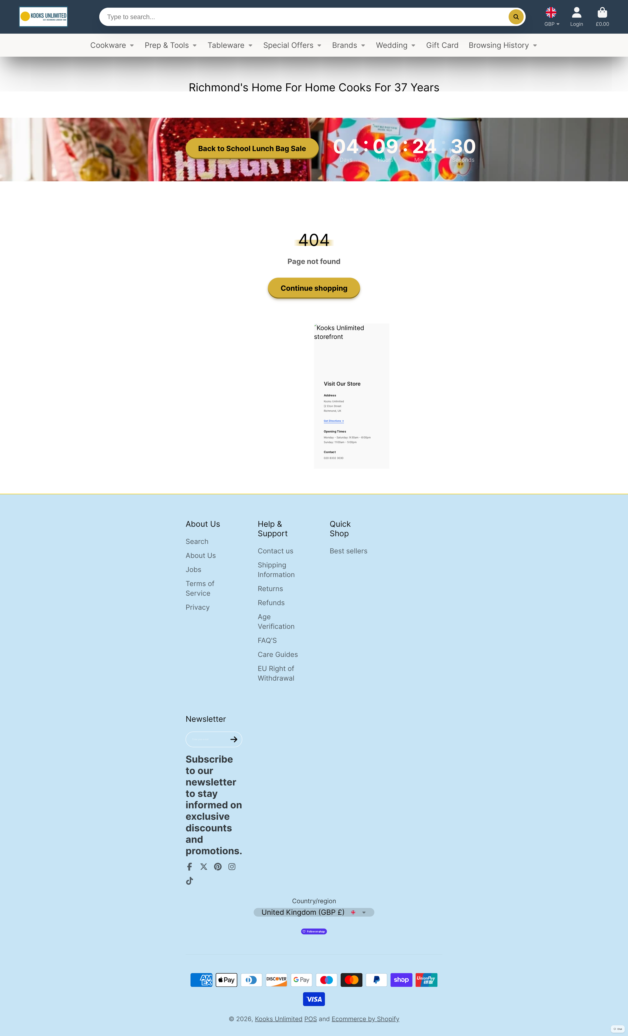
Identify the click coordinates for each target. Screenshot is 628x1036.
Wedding (392, 45)
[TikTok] (189, 881)
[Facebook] (189, 867)
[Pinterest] (218, 867)
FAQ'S (267, 640)
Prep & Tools (167, 45)
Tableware (226, 45)
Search (197, 541)
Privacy (198, 607)
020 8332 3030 (333, 458)
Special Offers (288, 45)
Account (576, 16)
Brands (344, 45)
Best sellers (348, 551)
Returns (270, 588)
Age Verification (276, 621)
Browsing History (499, 45)
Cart (602, 16)
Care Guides (278, 654)
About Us (201, 555)
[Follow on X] (204, 867)
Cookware (108, 45)
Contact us (275, 551)
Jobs (193, 569)
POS (310, 1019)
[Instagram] (232, 867)
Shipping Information (276, 570)
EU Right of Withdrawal (276, 673)
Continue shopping (314, 288)
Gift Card (442, 45)
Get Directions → (334, 420)
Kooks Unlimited (279, 1019)
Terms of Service (200, 588)
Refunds (271, 602)
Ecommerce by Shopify (365, 1019)
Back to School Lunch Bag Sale (252, 148)
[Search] (516, 16)
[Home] (43, 17)
